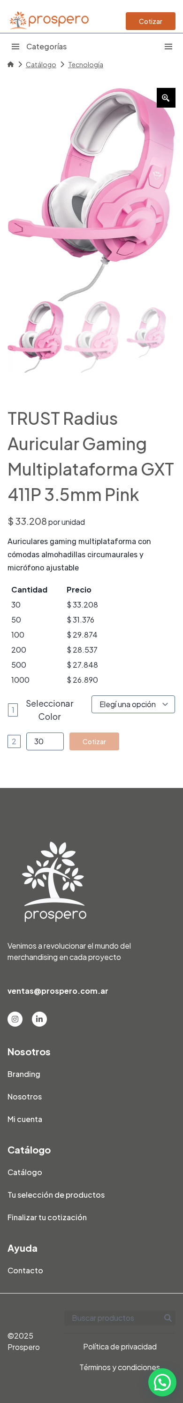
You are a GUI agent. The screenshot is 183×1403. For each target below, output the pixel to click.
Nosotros (25, 1096)
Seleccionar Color (49, 710)
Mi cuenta (25, 1119)
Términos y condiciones (119, 1367)
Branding (24, 1074)
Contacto (25, 1270)
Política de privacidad (120, 1346)
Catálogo (41, 64)
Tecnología (85, 64)
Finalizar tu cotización (47, 1217)
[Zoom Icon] (166, 98)
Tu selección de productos (56, 1195)
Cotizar (150, 21)
